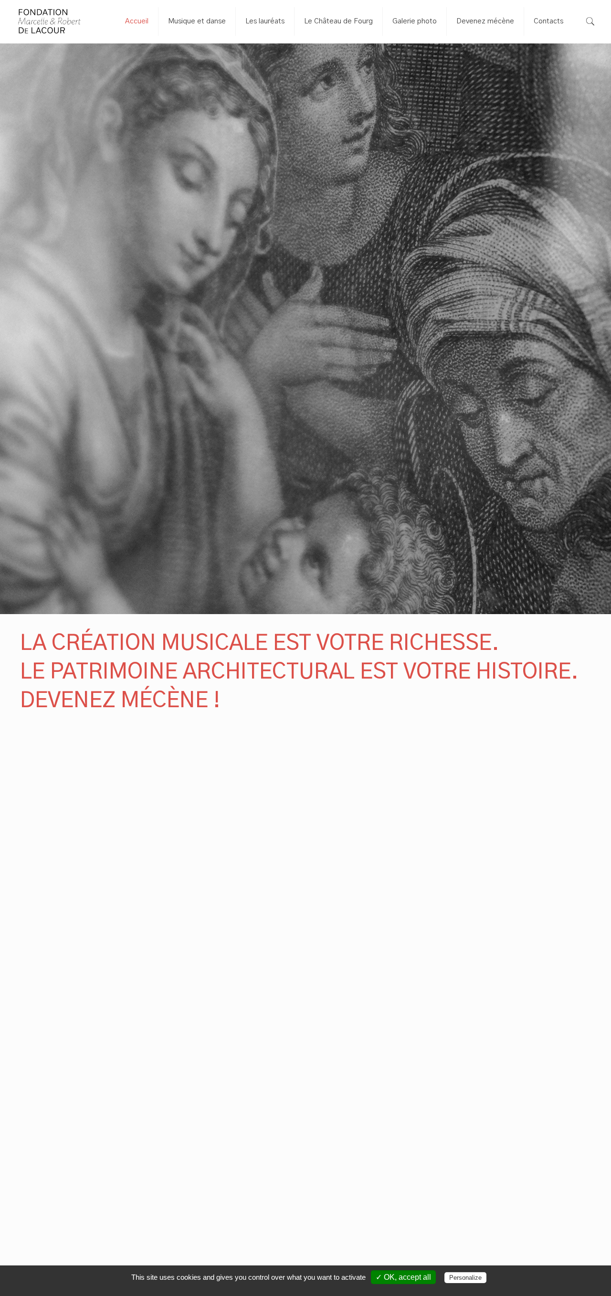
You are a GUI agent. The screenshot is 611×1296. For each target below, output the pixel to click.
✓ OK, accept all (403, 1277)
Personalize (465, 1277)
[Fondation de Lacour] (49, 21)
